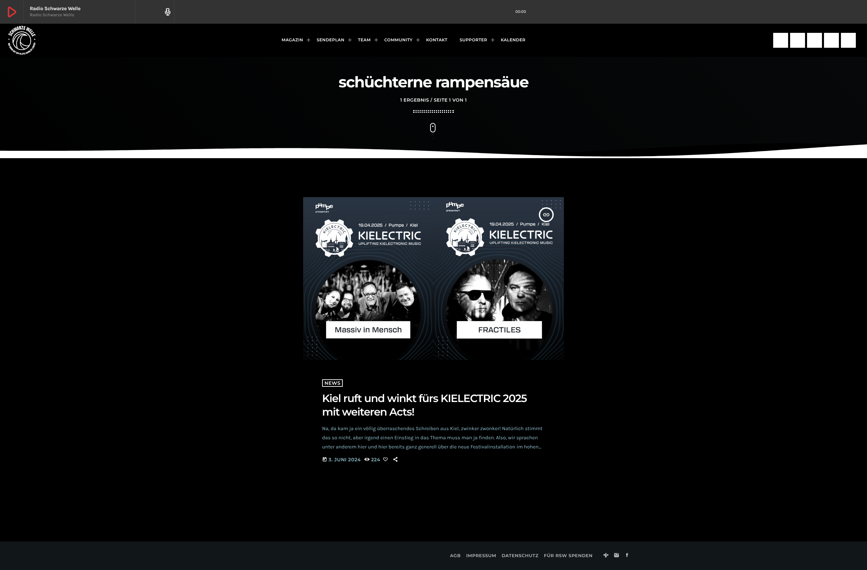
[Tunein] (780, 40)
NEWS (332, 383)
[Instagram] (797, 40)
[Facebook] (814, 40)
